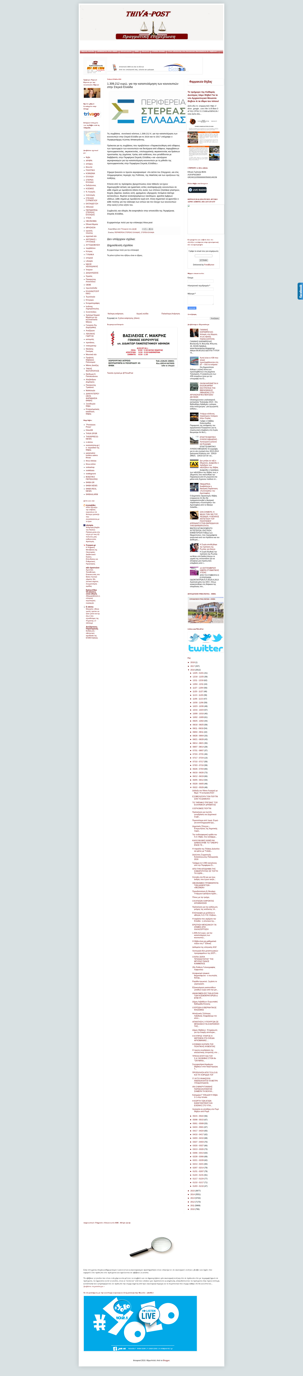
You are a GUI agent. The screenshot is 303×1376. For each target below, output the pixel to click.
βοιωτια (89, 167)
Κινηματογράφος (93, 303)
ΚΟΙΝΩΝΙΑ (90, 173)
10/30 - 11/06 (198, 703)
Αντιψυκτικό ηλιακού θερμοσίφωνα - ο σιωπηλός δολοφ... (204, 975)
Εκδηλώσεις (91, 185)
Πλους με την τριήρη (200, 897)
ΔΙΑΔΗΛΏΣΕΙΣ (92, 273)
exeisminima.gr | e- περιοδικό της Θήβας (93, 447)
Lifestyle (89, 261)
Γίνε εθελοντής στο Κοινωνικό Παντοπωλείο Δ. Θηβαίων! (192, 51)
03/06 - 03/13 (198, 1153)
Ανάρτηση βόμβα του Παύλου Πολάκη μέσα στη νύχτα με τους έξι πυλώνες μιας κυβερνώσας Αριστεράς (93, 534)
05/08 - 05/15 (198, 1120)
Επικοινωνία (126, 51)
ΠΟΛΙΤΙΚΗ (90, 170)
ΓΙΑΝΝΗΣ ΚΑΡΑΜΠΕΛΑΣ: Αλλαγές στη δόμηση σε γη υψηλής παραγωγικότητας (208, 334)
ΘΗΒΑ (137, 51)
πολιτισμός (90, 195)
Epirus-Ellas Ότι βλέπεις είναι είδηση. (91, 592)
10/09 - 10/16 (198, 714)
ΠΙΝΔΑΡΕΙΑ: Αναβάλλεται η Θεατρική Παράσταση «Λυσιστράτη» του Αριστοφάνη (209, 488)
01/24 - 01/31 (198, 1175)
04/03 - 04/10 (198, 1138)
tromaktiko (91, 505)
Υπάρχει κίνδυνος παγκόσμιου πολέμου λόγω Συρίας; (209, 416)
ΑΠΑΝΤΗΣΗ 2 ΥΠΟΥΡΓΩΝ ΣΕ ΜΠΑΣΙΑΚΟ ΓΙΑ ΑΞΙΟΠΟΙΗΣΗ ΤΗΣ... (205, 1024)
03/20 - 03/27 (198, 1146)
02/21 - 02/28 (198, 1160)
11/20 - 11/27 (198, 691)
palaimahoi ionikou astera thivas (92, 455)
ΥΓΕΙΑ (88, 218)
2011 (192, 1206)
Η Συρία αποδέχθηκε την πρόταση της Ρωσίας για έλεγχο (208, 546)
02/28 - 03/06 (198, 1157)
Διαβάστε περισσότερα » (94, 1286)
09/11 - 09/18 (198, 728)
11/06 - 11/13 (198, 699)
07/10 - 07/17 (198, 762)
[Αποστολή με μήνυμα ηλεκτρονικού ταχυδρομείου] (143, 229)
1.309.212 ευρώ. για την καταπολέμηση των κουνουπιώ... (202, 935)
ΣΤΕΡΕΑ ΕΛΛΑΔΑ (158, 51)
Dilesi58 (89, 430)
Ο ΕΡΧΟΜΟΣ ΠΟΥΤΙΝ (201, 808)
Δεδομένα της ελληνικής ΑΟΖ (204, 947)
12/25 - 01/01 (198, 673)
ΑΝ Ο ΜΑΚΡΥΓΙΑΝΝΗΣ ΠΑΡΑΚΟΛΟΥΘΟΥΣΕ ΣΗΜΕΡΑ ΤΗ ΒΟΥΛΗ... (202, 1089)
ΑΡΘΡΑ (89, 161)
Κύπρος (89, 251)
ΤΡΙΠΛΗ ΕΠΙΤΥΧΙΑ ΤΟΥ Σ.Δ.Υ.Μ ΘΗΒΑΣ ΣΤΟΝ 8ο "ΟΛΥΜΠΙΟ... (204, 1058)
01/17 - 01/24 (198, 1179)
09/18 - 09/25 (198, 725)
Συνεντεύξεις (91, 312)
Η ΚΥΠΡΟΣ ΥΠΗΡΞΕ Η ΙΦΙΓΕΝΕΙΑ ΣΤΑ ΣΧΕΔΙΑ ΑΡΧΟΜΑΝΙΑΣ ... (203, 1038)
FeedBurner (209, 265)
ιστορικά (89, 258)
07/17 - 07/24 (198, 758)
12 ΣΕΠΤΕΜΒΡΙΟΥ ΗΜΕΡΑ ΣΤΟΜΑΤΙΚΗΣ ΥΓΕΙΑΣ (209, 570)
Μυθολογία (90, 391)
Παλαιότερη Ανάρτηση (170, 314)
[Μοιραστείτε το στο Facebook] (150, 229)
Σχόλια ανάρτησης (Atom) (128, 318)
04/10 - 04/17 (198, 1134)
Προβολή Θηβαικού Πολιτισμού (90, 360)
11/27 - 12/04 (198, 688)
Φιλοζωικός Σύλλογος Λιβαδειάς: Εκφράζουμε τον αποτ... (204, 1015)
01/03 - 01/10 (198, 1186)
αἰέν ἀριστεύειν (92, 568)
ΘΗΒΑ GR (90, 482)
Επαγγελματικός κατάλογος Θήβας (92, 411)
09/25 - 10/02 (198, 721)
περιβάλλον (91, 248)
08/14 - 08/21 (198, 743)
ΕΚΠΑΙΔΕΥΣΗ (92, 204)
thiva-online (91, 464)
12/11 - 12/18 (198, 680)
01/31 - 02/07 (198, 1171)
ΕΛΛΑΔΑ (90, 177)
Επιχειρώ (90, 300)
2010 (192, 1209)
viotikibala (90, 470)
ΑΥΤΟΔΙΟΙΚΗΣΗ (93, 245)
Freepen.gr (91, 545)
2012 (192, 1202)
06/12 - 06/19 (198, 776)
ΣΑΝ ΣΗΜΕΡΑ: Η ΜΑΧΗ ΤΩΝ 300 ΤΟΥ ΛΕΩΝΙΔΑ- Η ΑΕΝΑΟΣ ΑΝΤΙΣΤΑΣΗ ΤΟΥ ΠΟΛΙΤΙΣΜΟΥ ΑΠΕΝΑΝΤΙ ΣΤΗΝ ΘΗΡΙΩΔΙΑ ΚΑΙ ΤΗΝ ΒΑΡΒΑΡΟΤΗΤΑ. (204, 519)
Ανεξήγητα (90, 331)
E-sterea (89, 607)
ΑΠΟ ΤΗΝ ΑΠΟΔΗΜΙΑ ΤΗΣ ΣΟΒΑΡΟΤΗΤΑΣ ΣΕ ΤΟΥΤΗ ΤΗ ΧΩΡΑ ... (205, 871)
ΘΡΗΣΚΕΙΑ (91, 228)
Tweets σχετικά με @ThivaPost (120, 373)
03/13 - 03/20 (198, 1149)
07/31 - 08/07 (198, 750)
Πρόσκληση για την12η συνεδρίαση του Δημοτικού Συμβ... (204, 814)
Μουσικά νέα (91, 354)
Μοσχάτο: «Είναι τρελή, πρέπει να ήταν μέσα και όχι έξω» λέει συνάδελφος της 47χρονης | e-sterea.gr (93, 616)
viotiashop (90, 467)
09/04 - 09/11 (198, 732)
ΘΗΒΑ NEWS (91, 486)
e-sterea (89, 442)
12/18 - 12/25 (198, 677)
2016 (192, 670)
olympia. (90, 525)
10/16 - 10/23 (198, 710)
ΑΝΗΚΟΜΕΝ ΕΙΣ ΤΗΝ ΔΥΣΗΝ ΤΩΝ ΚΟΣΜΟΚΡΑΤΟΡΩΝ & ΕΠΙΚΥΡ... (205, 995)
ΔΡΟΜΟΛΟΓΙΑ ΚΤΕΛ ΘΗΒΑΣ (107, 51)
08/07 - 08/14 (198, 747)
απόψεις (89, 164)
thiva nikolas (91, 461)
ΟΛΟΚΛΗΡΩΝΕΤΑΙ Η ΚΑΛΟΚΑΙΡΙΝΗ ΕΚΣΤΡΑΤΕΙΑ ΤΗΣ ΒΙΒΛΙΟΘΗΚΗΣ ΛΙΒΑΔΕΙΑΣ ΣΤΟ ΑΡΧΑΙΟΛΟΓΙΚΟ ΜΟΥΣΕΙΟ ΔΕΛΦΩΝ (204, 390)
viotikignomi (91, 474)
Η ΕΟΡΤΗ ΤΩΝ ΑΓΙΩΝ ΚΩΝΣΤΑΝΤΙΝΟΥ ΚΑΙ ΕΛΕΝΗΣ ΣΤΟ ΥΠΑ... (202, 1103)
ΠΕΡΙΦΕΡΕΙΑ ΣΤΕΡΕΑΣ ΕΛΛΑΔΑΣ (127, 232)
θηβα (88, 157)
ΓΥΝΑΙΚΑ (90, 255)
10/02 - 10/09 (198, 717)
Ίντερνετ (89, 270)
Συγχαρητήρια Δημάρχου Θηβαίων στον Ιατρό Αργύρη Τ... (205, 1066)
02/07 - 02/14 (198, 1168)
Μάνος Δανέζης (92, 365)
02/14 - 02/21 (198, 1164)
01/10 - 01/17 (198, 1182)
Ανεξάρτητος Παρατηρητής (92, 628)
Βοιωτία (145, 51)
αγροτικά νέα (91, 236)
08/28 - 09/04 (198, 736)
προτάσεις (90, 343)
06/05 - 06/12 (198, 780)
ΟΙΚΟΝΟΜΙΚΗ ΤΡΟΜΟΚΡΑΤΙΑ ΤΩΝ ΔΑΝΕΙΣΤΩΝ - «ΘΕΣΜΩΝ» (205, 885)
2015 (192, 1191)
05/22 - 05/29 (198, 787)
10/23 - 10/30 (198, 706)
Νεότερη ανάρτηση (115, 314)
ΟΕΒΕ (88, 285)
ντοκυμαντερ (91, 346)
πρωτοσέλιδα (91, 288)
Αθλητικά (89, 207)
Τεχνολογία (90, 297)
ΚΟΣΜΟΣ (90, 189)
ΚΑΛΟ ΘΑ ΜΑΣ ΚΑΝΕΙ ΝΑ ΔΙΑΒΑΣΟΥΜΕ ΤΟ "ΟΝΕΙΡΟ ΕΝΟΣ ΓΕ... (205, 842)
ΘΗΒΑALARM (92, 494)
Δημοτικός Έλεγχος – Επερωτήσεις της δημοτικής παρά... (204, 828)
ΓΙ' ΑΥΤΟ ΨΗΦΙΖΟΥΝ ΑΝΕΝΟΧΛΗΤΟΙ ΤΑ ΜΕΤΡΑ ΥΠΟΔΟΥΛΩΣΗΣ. (205, 1081)
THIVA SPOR (91, 433)
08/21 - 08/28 (198, 739)
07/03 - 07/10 (198, 765)
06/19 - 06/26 (198, 773)
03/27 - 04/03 (198, 1142)
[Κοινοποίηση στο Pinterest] (152, 229)
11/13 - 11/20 (198, 695)
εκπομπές (90, 339)
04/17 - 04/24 (198, 1131)
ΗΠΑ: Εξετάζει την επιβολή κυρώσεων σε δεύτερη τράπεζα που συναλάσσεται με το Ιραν (92, 514)
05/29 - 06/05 (198, 784)
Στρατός (89, 276)
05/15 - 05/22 (198, 1116)
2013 (192, 1198)
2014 (192, 1194)
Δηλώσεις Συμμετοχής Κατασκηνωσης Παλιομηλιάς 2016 (205, 857)
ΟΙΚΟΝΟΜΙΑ (91, 221)
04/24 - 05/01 (198, 1127)
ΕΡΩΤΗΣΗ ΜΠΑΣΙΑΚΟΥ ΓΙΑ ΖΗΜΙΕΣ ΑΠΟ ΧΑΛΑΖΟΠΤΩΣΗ (204, 927)
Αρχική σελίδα (88, 51)
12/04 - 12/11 (198, 684)
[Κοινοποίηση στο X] (147, 229)
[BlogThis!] (145, 229)
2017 (192, 666)
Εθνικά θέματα (92, 224)
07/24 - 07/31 (198, 754)
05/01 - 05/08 (198, 1123)
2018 (192, 662)
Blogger (166, 1360)
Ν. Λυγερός (90, 192)
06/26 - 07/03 (198, 769)
